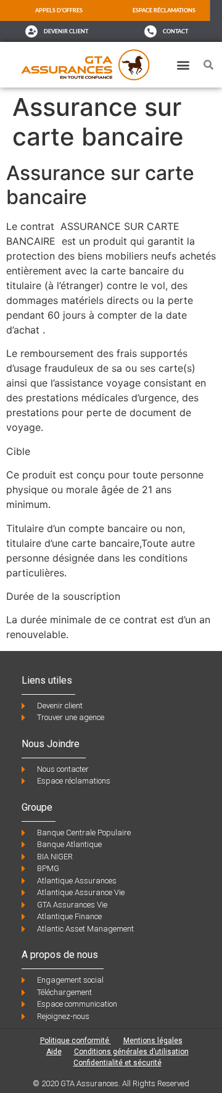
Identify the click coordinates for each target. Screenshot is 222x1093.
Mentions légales (153, 1040)
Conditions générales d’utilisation (131, 1051)
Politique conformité (75, 1040)
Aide (54, 1051)
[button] (183, 64)
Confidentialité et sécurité (117, 1062)
